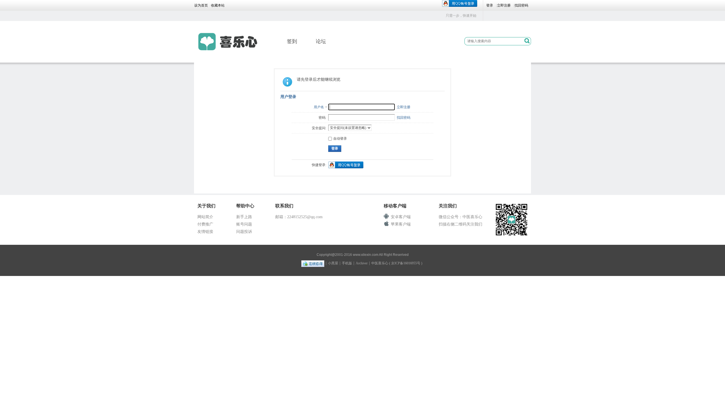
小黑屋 (333, 263)
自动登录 (340, 139)
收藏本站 (218, 5)
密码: (322, 118)
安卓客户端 (401, 217)
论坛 (321, 41)
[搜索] (527, 41)
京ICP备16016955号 (405, 263)
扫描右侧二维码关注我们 (460, 224)
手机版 (347, 263)
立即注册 (504, 5)
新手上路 (244, 217)
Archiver (362, 263)
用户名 (319, 107)
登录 (489, 5)
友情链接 (205, 232)
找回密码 (521, 5)
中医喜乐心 (379, 263)
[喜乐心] (230, 42)
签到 (292, 41)
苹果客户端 (401, 224)
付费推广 (205, 224)
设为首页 (201, 5)
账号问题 (244, 224)
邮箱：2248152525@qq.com (299, 217)
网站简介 (205, 217)
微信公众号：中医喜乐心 (460, 217)
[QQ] (312, 263)
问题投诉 (244, 232)
